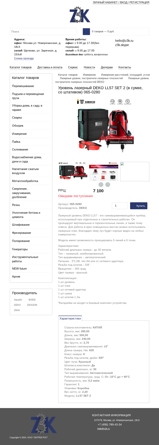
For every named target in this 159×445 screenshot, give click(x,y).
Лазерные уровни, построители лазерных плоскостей (91, 78)
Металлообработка (25, 181)
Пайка (16, 141)
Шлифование (21, 224)
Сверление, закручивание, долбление (21, 193)
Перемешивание (23, 86)
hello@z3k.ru (103, 428)
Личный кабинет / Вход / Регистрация (121, 2)
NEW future (19, 268)
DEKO (17, 305)
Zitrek (17, 310)
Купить (141, 205)
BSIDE (32, 299)
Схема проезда (24, 58)
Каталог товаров (68, 74)
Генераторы (20, 249)
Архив (16, 276)
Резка (16, 205)
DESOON (32, 305)
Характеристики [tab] (70, 318)
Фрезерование (21, 232)
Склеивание (20, 149)
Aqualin (18, 299)
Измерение (19, 133)
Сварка (17, 117)
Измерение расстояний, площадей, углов (125, 74)
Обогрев (17, 125)
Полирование (21, 241)
